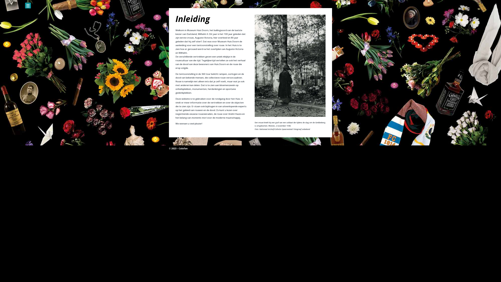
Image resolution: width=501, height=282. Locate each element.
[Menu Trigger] (28, 5)
